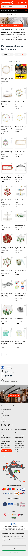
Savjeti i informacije (6, 433)
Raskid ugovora (5, 450)
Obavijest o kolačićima (19, 538)
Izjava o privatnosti (19, 447)
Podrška (15, 10)
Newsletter (3, 443)
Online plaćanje (19, 443)
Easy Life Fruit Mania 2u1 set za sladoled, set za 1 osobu (21, 295)
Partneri (3, 411)
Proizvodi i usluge (19, 435)
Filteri (20, 54)
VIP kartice (3, 413)
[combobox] (14, 61)
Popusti (2, 10)
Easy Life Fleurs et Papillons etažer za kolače (19, 201)
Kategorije (7, 54)
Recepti (7, 10)
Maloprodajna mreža (6, 409)
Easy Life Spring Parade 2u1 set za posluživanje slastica (6, 153)
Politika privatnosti (19, 445)
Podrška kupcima (5, 445)
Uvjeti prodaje (18, 433)
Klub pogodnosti (5, 415)
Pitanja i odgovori (5, 447)
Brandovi (3, 418)
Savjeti (11, 10)
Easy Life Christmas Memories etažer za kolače (6, 201)
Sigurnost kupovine (19, 441)
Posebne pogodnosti (6, 441)
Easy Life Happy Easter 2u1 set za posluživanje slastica (20, 103)
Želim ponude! (13, 395)
